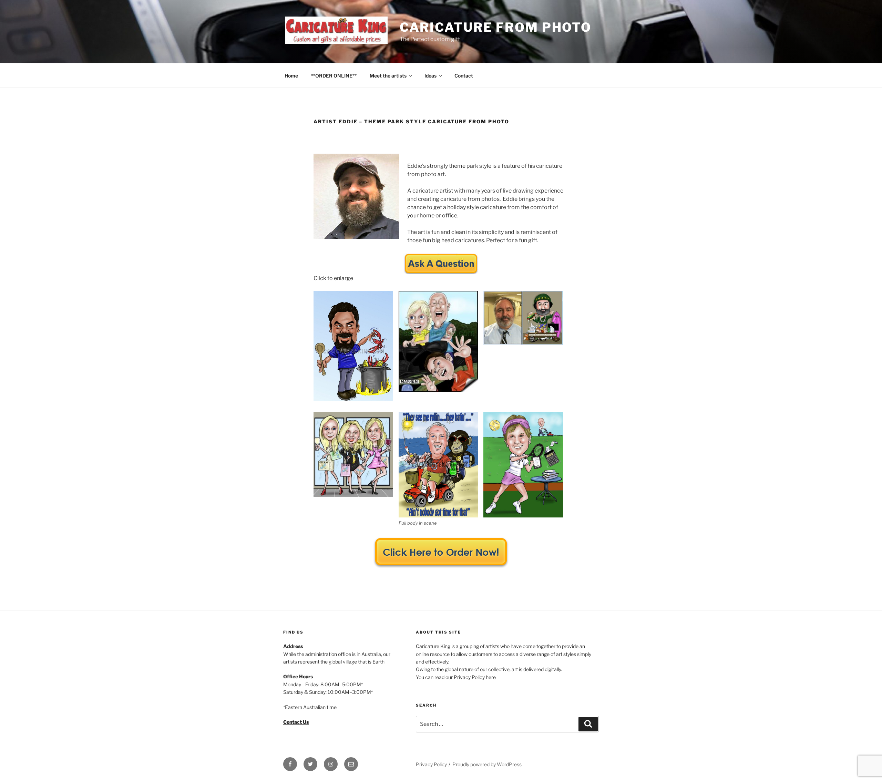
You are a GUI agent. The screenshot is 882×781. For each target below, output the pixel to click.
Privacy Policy (431, 764)
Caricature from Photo (496, 27)
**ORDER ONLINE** (334, 76)
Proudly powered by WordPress (487, 764)
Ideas (430, 76)
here (491, 677)
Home (291, 76)
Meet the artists (388, 76)
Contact (463, 76)
